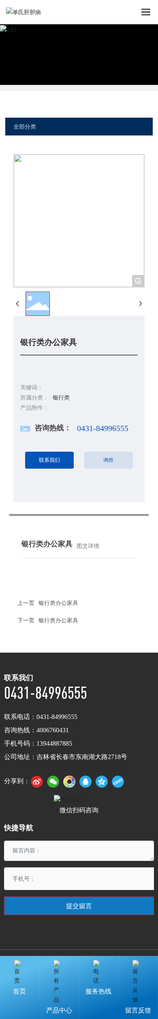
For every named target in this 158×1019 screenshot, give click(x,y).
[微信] (53, 782)
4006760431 (52, 730)
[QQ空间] (102, 782)
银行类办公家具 (58, 620)
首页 (19, 991)
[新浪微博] (37, 782)
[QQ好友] (85, 782)
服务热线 (98, 991)
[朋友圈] (69, 782)
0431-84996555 (102, 428)
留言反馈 (138, 1010)
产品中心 (59, 1010)
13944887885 (54, 743)
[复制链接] (118, 782)
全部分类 (24, 126)
